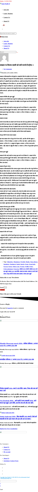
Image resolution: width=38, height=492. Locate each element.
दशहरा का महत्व (23, 271)
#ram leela (32, 264)
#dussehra (10, 262)
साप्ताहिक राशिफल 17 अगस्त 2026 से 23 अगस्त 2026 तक (17, 359)
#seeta (10, 266)
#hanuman (17, 262)
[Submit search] (17, 52)
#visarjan (16, 269)
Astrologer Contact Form (11, 461)
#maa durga (33, 262)
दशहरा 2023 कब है (24, 269)
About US (6, 48)
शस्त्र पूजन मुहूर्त (27, 273)
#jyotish (22, 262)
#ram (26, 264)
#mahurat (13, 264)
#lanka (28, 262)
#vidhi (27, 266)
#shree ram (16, 266)
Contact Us (7, 46)
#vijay (31, 266)
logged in (10, 308)
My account (7, 452)
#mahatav (6, 264)
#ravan (6, 266)
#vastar (22, 266)
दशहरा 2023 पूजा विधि (13, 271)
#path (18, 264)
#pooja (22, 264)
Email (2, 287)
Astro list (6, 41)
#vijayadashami (8, 269)
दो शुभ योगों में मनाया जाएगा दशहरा (15, 273)
